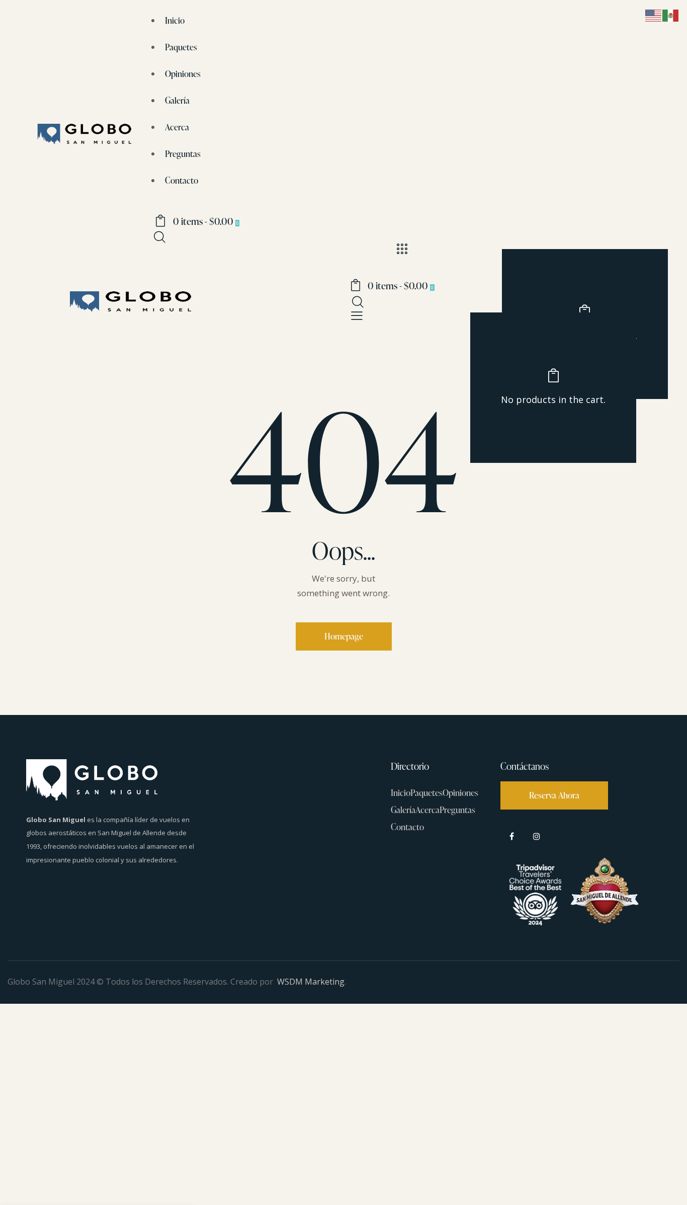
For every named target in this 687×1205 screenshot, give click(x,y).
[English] (653, 14)
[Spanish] (670, 14)
